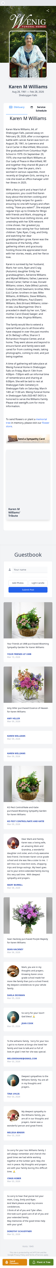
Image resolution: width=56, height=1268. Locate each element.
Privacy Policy (19, 1255)
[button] (28, 620)
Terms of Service (36, 1255)
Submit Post (28, 589)
